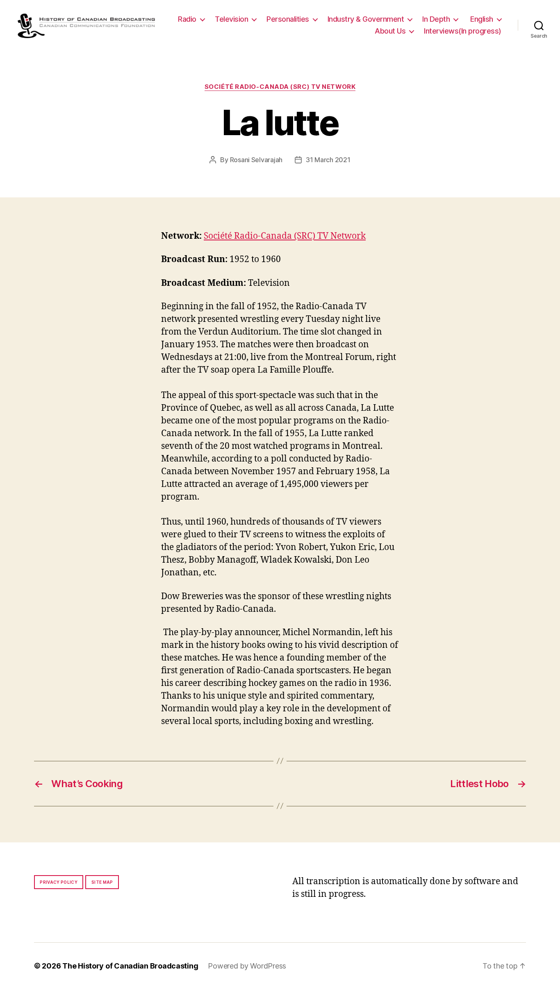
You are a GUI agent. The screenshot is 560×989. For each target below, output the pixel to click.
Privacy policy (58, 882)
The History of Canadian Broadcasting (130, 966)
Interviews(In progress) (462, 31)
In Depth (436, 19)
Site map (102, 882)
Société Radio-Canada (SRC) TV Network (280, 87)
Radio (187, 19)
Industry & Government (366, 19)
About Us (390, 31)
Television (231, 19)
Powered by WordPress (247, 966)
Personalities (287, 19)
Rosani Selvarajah (256, 160)
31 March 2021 (328, 160)
